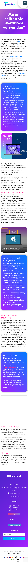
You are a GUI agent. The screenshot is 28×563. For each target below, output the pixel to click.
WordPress (17, 45)
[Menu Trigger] (25, 3)
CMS (19, 41)
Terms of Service (7, 552)
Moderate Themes (15, 505)
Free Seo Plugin (15, 509)
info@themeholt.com (15, 496)
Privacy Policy (16, 553)
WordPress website (10, 367)
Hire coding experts (14, 514)
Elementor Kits (15, 507)
